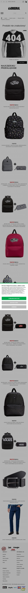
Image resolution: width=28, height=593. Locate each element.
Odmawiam (14, 307)
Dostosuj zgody (14, 302)
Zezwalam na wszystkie (14, 298)
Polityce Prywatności (8, 293)
